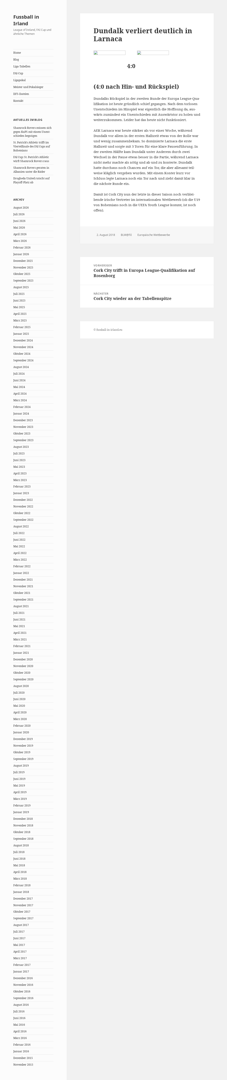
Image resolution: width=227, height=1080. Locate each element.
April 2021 (20, 633)
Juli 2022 (19, 533)
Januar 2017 (21, 971)
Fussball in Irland (26, 20)
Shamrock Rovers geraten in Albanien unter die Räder (31, 170)
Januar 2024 (21, 413)
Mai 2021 (19, 626)
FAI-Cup (18, 73)
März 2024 (20, 400)
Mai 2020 (19, 706)
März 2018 (20, 878)
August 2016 (21, 1005)
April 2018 (20, 872)
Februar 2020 (22, 726)
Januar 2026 (21, 254)
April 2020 (20, 712)
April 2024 (20, 393)
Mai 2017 (19, 945)
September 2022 (23, 520)
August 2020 (21, 686)
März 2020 (20, 719)
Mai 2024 (19, 387)
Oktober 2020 (21, 673)
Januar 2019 (21, 812)
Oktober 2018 (21, 832)
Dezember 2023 (23, 420)
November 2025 (23, 267)
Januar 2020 (21, 732)
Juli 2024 (19, 374)
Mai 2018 (19, 865)
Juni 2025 (19, 300)
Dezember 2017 (23, 898)
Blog (16, 59)
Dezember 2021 (23, 579)
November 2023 (23, 427)
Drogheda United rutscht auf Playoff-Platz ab (31, 180)
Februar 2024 (22, 407)
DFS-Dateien (21, 94)
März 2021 (20, 639)
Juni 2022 (19, 540)
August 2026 (21, 207)
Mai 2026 (19, 227)
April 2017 (20, 951)
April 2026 (20, 234)
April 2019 (20, 792)
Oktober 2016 (21, 991)
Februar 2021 (22, 646)
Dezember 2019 (23, 739)
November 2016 (23, 985)
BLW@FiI (126, 235)
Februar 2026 (22, 247)
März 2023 (20, 480)
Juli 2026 (19, 214)
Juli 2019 (19, 772)
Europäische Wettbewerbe (153, 235)
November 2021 (23, 586)
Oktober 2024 (21, 354)
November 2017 (23, 905)
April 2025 (20, 314)
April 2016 (20, 1031)
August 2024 (21, 367)
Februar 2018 (22, 885)
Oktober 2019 (21, 752)
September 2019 (23, 759)
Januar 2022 (21, 573)
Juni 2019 (19, 779)
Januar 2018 (21, 892)
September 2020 (23, 679)
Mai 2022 (19, 546)
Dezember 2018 (23, 819)
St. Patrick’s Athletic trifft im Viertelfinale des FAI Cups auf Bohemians (31, 146)
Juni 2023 (19, 460)
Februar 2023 (22, 486)
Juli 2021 (19, 613)
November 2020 (23, 666)
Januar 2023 (21, 493)
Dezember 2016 (23, 978)
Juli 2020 (19, 693)
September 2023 (23, 440)
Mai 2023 (19, 467)
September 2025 (23, 280)
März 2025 (20, 320)
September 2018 (23, 839)
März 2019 (20, 799)
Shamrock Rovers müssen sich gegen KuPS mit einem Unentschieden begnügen (32, 132)
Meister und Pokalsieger (28, 87)
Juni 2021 (19, 619)
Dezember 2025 (23, 261)
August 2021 (21, 606)
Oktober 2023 (21, 433)
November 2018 (23, 825)
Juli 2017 (19, 931)
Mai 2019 (19, 785)
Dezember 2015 (23, 1058)
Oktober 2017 (21, 912)
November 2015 (23, 1064)
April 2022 (20, 553)
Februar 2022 (22, 566)
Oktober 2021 (21, 593)
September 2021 (23, 599)
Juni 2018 (19, 859)
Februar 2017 (22, 965)
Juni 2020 (19, 699)
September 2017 (23, 918)
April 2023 (20, 473)
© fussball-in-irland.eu (108, 330)
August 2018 (21, 845)
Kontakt (18, 101)
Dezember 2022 (23, 500)
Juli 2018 (19, 852)
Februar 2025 (22, 327)
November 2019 (23, 745)
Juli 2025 (19, 294)
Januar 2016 (21, 1051)
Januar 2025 (21, 334)
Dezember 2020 (23, 659)
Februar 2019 (22, 805)
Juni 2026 (19, 221)
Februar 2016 (22, 1045)
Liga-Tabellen (21, 66)
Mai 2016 (19, 1025)
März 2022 (20, 560)
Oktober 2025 (21, 274)
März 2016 (20, 1038)
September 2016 (23, 998)
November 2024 (23, 347)
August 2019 (21, 765)
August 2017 (21, 925)
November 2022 (23, 506)
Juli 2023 (19, 453)
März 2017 (20, 958)
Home (17, 53)
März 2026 (20, 241)
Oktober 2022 (21, 513)
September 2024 (23, 360)
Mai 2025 (19, 307)
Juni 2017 (19, 938)
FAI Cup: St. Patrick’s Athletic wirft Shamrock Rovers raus (31, 159)
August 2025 (21, 287)
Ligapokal (19, 80)
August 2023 (21, 447)
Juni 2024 (19, 380)
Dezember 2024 (23, 340)
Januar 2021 (21, 653)
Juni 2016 (19, 1018)
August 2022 (21, 526)
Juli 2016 (19, 1011)
